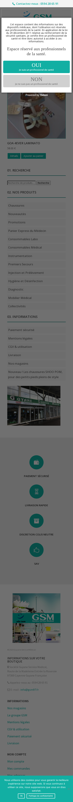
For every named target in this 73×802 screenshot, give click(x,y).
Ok (21, 796)
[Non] (68, 789)
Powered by (37, 94)
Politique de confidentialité (41, 796)
